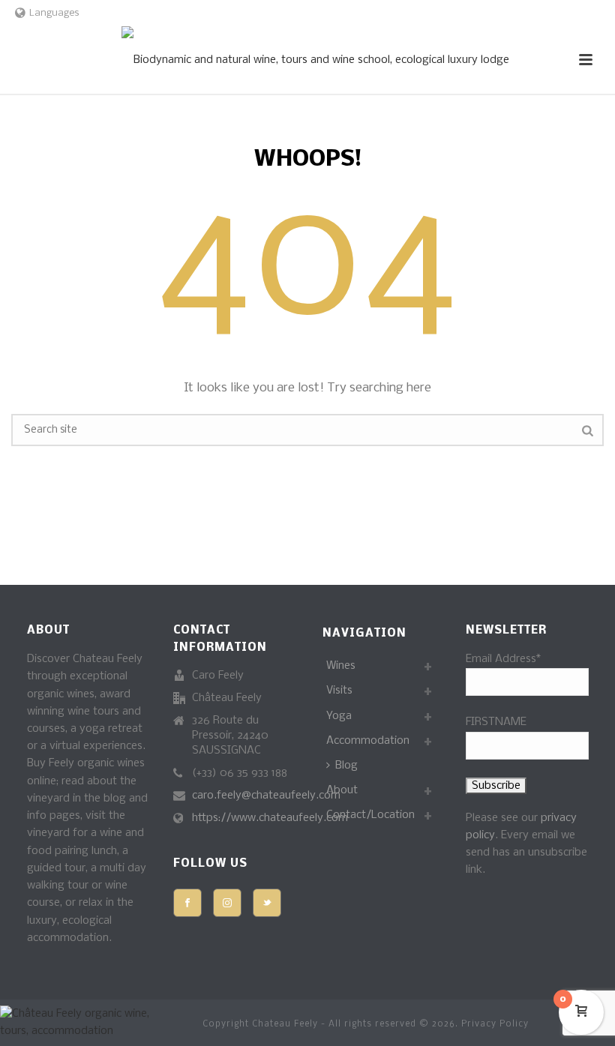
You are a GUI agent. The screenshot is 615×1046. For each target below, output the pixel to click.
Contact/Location (370, 815)
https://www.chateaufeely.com (270, 818)
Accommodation (368, 741)
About (342, 790)
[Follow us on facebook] (187, 903)
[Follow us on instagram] (227, 903)
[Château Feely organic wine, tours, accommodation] (315, 60)
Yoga (339, 716)
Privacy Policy (495, 1024)
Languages (54, 13)
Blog (346, 766)
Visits (339, 691)
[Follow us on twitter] (267, 903)
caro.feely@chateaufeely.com (266, 796)
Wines (341, 666)
